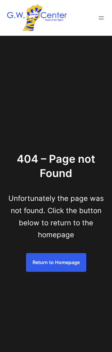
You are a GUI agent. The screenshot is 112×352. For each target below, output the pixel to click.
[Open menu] (101, 17)
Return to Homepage (56, 262)
